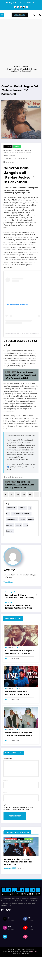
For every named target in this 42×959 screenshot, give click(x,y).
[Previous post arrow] (36, 595)
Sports (17, 146)
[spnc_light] (40, 15)
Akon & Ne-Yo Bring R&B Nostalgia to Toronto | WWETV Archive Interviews (22, 865)
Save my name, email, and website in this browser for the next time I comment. (18, 808)
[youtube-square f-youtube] (27, 7)
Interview (23, 841)
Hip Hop (8, 146)
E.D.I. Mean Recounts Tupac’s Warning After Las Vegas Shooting (19, 652)
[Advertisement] (21, 44)
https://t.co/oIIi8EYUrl (15, 457)
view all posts (8, 582)
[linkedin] (17, 494)
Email (5, 793)
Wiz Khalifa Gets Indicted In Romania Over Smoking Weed (18, 606)
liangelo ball (13, 153)
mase (19, 153)
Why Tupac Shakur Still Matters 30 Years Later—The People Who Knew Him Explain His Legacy (19, 693)
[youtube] (24, 7)
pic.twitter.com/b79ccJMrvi (17, 460)
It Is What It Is (14, 200)
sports (5, 155)
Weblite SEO (34, 955)
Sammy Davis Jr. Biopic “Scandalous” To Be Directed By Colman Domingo (19, 596)
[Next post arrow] (36, 606)
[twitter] (11, 494)
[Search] (34, 15)
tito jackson (12, 155)
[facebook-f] (15, 7)
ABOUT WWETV (12, 953)
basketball (9, 150)
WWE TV (8, 159)
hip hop (20, 150)
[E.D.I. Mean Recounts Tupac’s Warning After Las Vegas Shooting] (21, 635)
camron (15, 150)
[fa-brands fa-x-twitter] (18, 7)
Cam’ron (33, 197)
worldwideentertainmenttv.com (12, 955)
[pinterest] (30, 494)
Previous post (10, 592)
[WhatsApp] (36, 494)
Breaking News (12, 839)
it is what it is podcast (21, 513)
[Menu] (2, 15)
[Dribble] (31, 940)
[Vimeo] (10, 940)
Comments (8, 759)
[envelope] (23, 494)
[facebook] (6, 494)
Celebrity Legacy (25, 839)
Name (6, 781)
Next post (8, 602)
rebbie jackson (26, 153)
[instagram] (21, 7)
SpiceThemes (25, 957)
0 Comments (10, 162)
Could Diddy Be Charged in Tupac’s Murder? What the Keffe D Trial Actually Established (18, 734)
